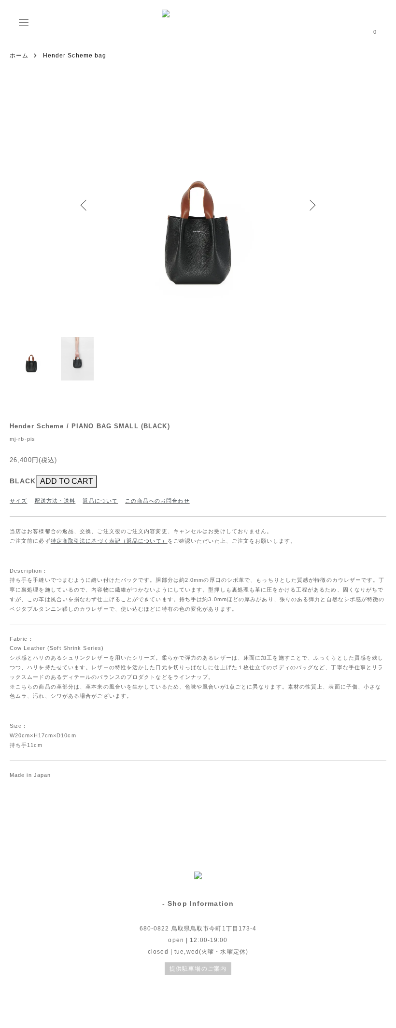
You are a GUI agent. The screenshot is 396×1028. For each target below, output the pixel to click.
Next (311, 205)
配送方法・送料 (55, 501)
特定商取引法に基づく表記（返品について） (109, 541)
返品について (100, 501)
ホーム (19, 55)
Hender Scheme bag (75, 55)
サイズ (18, 501)
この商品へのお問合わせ (157, 501)
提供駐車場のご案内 (198, 968)
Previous (84, 205)
